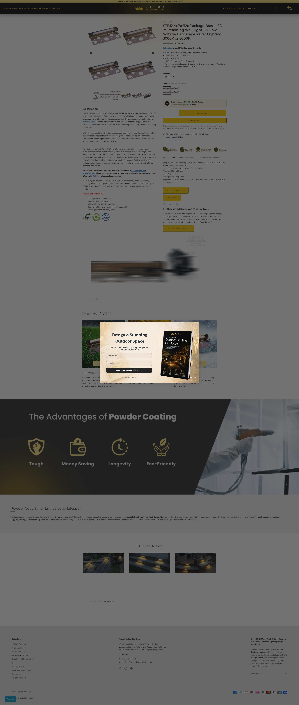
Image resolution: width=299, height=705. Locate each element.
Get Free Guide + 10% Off (129, 370)
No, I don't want (129, 377)
